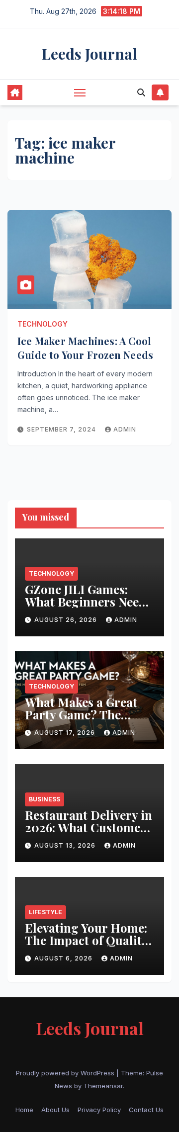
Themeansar (103, 1086)
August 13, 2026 (65, 845)
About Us (55, 1110)
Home (24, 1110)
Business (44, 799)
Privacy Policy (99, 1110)
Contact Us (146, 1110)
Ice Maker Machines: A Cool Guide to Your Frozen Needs (85, 347)
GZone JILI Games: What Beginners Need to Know (85, 601)
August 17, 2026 (65, 732)
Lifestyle (45, 912)
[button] (141, 92)
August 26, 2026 (66, 619)
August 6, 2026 (64, 958)
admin (124, 429)
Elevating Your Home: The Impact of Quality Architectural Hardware (86, 946)
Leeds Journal (89, 54)
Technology (42, 324)
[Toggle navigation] (80, 92)
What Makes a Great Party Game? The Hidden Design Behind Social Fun (89, 720)
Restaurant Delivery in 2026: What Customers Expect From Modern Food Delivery (88, 833)
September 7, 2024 (62, 429)
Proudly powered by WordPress (66, 1073)
